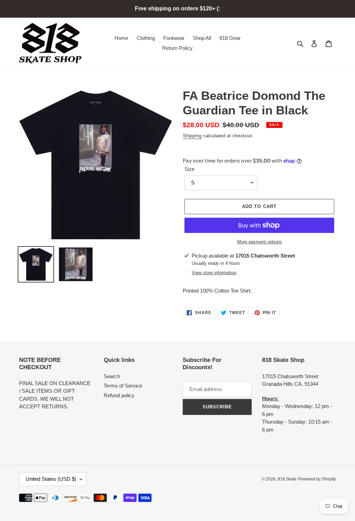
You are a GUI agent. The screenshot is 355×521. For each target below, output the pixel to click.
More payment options (259, 241)
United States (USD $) (51, 479)
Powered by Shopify (317, 479)
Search (112, 376)
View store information (214, 272)
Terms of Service (123, 386)
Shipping (192, 135)
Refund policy (119, 395)
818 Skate (287, 479)
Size (189, 169)
